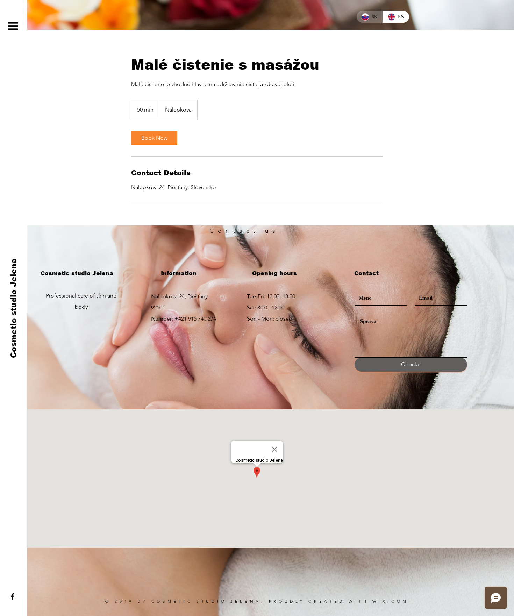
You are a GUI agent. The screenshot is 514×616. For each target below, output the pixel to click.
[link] (154, 138)
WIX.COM (390, 601)
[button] (13, 26)
